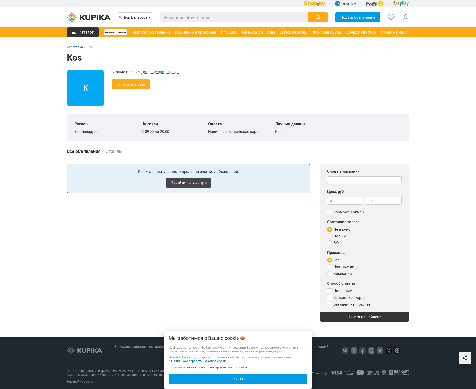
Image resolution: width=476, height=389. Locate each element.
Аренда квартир (361, 32)
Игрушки (229, 32)
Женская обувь (327, 32)
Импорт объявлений (151, 32)
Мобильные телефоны (195, 32)
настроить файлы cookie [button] (228, 367)
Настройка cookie (80, 381)
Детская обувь (294, 32)
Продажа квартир (397, 32)
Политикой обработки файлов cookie (199, 361)
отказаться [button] (194, 367)
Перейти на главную (189, 182)
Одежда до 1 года (258, 32)
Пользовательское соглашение (143, 346)
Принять (238, 379)
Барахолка (75, 47)
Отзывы (114, 151)
